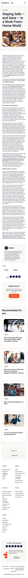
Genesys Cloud (13, 175)
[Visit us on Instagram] (10, 546)
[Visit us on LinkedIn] (7, 546)
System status (18, 482)
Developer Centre (19, 480)
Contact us (14, 450)
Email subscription (20, 566)
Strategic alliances (19, 493)
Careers (4, 518)
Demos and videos (6, 493)
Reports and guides (6, 491)
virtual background (11, 75)
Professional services (20, 473)
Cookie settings (19, 569)
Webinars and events (7, 495)
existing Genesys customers (8, 236)
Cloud (6, 270)
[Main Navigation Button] (25, 2)
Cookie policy (13, 571)
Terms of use (5, 566)
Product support (19, 471)
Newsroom (4, 529)
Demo (3, 478)
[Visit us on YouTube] (18, 546)
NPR (24, 80)
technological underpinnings (15, 86)
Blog (3, 497)
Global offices (5, 520)
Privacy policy (12, 566)
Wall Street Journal (9, 82)
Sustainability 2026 (6, 524)
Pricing (3, 476)
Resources (4, 499)
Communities (18, 475)
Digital (15, 270)
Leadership (4, 522)
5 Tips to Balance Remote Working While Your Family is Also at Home (14, 159)
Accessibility (6, 568)
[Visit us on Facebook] (15, 546)
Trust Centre (5, 526)
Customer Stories (6, 507)
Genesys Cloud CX (6, 469)
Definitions (4, 509)
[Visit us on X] (12, 546)
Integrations (5, 471)
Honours (4, 527)
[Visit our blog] (21, 546)
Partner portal (18, 497)
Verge (20, 80)
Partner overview (19, 491)
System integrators (19, 495)
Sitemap (12, 568)
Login (16, 469)
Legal (3, 531)
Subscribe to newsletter (16, 557)
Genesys (11, 248)
